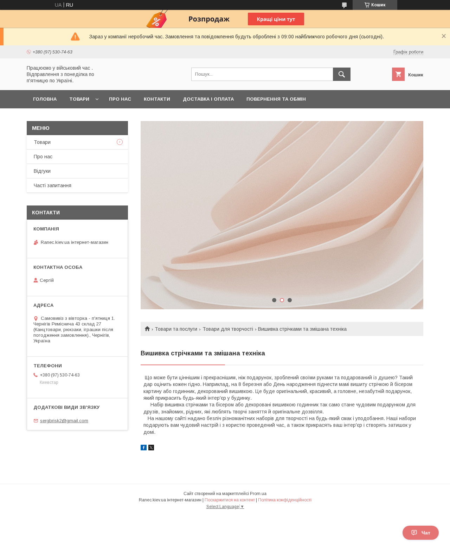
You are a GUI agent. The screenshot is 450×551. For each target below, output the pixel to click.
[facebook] (144, 448)
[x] (151, 448)
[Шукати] (342, 74)
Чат (426, 533)
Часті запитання (52, 185)
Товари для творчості (227, 329)
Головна (45, 99)
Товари (79, 99)
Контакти (157, 99)
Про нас (120, 99)
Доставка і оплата (208, 99)
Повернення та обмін (276, 99)
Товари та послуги (176, 329)
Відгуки (42, 171)
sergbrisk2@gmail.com (64, 420)
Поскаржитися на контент (230, 500)
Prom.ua (258, 493)
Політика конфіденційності (284, 500)
